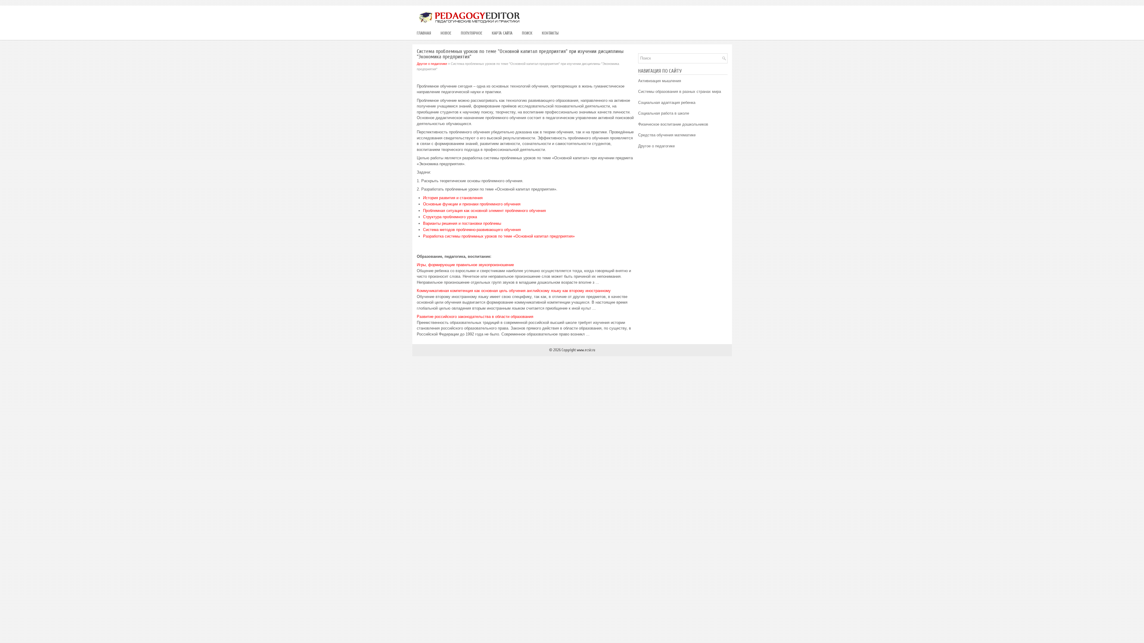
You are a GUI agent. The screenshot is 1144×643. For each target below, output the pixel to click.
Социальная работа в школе (663, 113)
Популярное (471, 33)
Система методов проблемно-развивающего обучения (472, 229)
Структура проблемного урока (450, 217)
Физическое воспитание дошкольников (673, 124)
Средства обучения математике (667, 135)
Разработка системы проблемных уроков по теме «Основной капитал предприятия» (499, 236)
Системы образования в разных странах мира (679, 91)
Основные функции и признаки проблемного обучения (471, 204)
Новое (446, 33)
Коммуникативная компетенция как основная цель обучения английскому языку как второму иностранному (514, 290)
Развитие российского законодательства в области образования (475, 316)
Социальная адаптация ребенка (666, 102)
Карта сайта (502, 33)
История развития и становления (453, 198)
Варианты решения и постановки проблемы (462, 223)
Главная (424, 33)
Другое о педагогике (432, 63)
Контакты (550, 33)
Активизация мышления (659, 81)
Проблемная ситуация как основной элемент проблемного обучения (484, 210)
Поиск (527, 33)
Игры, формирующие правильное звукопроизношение (465, 265)
